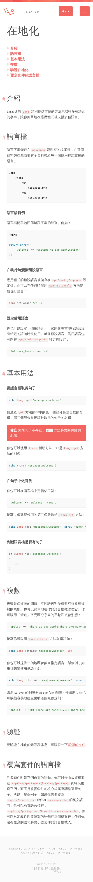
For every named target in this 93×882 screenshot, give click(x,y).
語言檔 (15, 53)
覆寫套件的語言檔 (24, 75)
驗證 (13, 731)
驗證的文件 (76, 745)
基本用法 (17, 59)
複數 (14, 64)
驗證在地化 (19, 69)
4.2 (64, 11)
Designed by (46, 864)
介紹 (14, 48)
